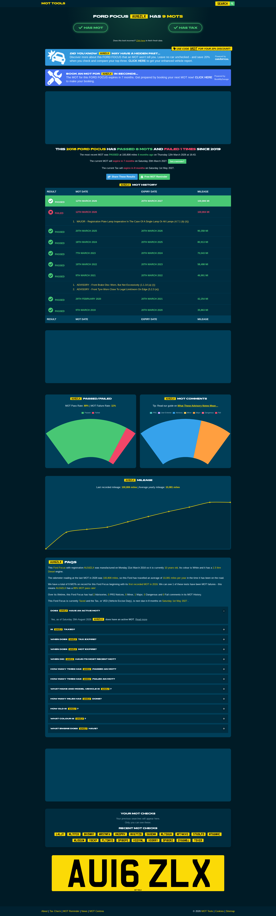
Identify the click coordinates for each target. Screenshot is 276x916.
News (84, 911)
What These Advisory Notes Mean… (198, 405)
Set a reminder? (177, 161)
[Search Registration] (232, 3)
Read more (141, 619)
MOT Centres (96, 911)
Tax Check (55, 911)
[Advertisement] (138, 118)
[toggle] (224, 611)
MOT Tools (53, 3)
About (44, 911)
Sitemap (230, 911)
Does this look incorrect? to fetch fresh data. (138, 41)
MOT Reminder (71, 911)
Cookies (219, 911)
